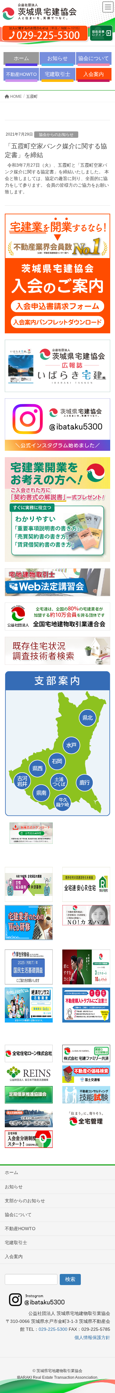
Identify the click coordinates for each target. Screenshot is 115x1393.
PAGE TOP (105, 1345)
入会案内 (93, 74)
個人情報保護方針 (92, 1337)
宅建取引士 (57, 74)
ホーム (21, 58)
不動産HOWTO (21, 74)
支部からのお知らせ (25, 1200)
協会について (93, 58)
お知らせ (57, 58)
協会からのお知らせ (56, 134)
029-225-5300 (53, 1329)
